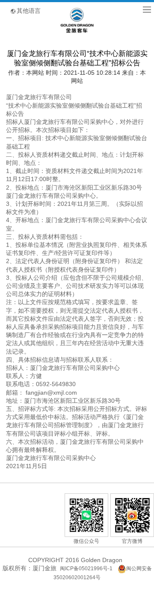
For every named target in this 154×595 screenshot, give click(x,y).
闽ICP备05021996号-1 (86, 569)
